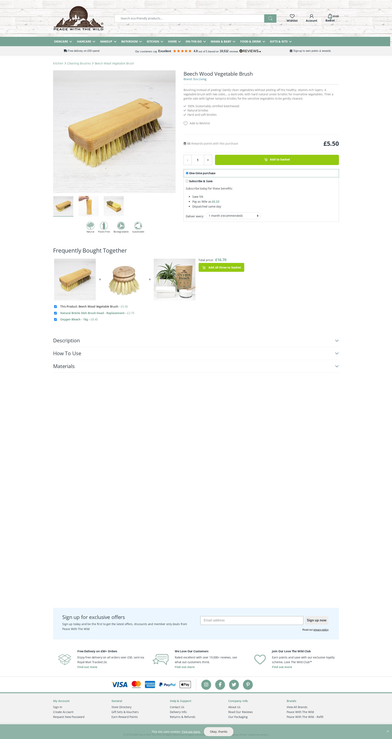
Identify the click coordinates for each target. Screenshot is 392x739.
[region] (196, 731)
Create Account (63, 712)
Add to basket (280, 160)
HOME (172, 41)
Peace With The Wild (300, 712)
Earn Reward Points (124, 717)
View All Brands (297, 707)
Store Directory (121, 707)
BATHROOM (129, 41)
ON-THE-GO (194, 41)
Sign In (57, 707)
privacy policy (321, 629)
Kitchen (58, 63)
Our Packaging (238, 717)
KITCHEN (153, 41)
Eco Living (200, 79)
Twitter (234, 684)
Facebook (220, 684)
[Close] (387, 727)
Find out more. (191, 731)
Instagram (206, 684)
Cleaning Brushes (79, 63)
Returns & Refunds (182, 717)
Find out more (87, 667)
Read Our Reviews (240, 712)
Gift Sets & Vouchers (125, 712)
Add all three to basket (224, 267)
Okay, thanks (218, 731)
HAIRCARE (84, 41)
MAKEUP (106, 41)
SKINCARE (61, 41)
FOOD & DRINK (250, 41)
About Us (234, 707)
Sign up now (316, 620)
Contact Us (177, 707)
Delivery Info (178, 712)
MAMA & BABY (221, 41)
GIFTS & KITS (278, 41)
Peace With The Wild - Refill (305, 717)
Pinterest (248, 684)
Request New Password (69, 717)
